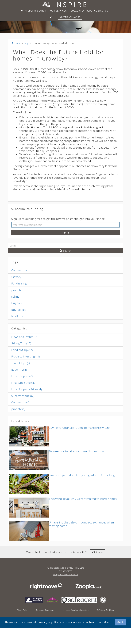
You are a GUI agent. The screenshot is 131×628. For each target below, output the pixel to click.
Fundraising (19, 283)
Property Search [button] (36, 11)
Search (67, 250)
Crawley (16, 277)
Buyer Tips (19, 369)
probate (16, 290)
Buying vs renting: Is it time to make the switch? (79, 427)
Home (17, 43)
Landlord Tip (22, 350)
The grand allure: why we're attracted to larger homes (83, 499)
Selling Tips (21, 343)
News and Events (24, 337)
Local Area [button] (78, 11)
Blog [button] (89, 11)
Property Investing (25, 356)
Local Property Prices (26, 389)
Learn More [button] (102, 622)
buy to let (17, 303)
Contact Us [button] (101, 11)
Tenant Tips (20, 363)
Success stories (22, 396)
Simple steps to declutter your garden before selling (82, 475)
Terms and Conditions (45, 610)
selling (15, 296)
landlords (17, 316)
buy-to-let (18, 310)
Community (19, 270)
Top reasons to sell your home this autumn (76, 451)
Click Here (97, 552)
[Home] (22, 11)
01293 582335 (66, 571)
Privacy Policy (22, 610)
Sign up (65, 232)
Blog (26, 43)
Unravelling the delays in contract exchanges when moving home (81, 524)
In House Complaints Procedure (76, 610)
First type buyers (23, 383)
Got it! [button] (120, 622)
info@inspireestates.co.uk (65, 574)
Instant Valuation (70, 17)
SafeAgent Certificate (105, 610)
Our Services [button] (58, 11)
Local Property (22, 376)
